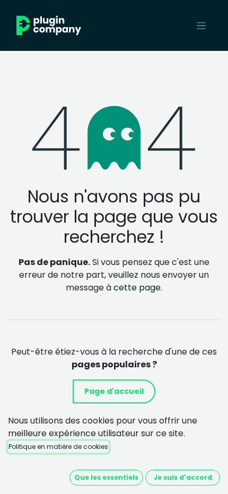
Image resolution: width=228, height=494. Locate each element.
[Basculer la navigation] (201, 25)
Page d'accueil (114, 391)
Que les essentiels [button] (106, 477)
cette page (137, 287)
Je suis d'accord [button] (183, 477)
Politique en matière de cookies (58, 446)
